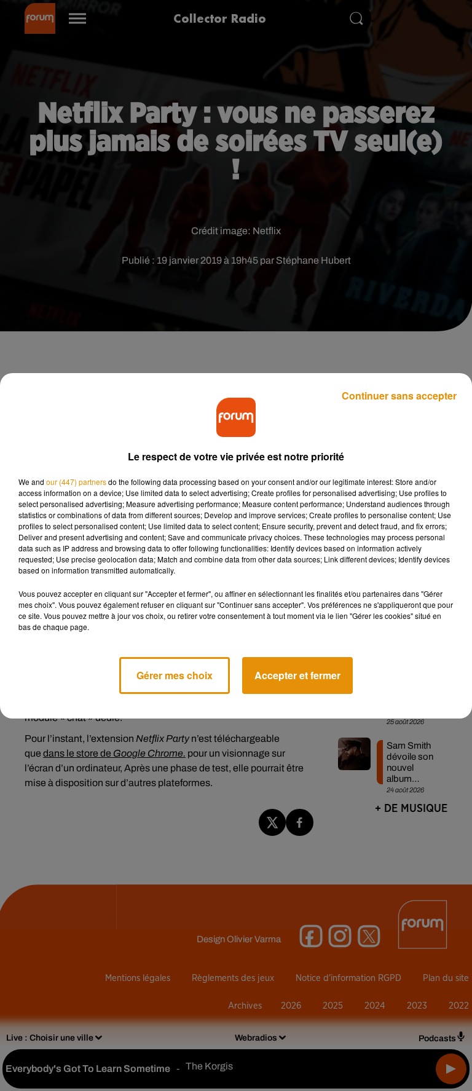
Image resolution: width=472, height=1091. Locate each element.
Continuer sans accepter (399, 395)
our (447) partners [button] (76, 481)
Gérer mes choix (174, 675)
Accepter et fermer (297, 675)
